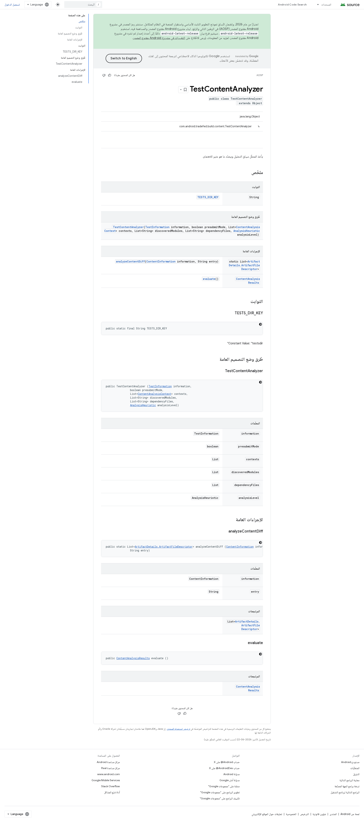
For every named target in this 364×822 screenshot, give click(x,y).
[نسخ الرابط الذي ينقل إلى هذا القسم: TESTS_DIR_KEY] (231, 313)
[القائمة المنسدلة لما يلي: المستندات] (316, 4)
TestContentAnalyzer (128, 227)
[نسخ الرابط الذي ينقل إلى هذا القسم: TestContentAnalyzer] (221, 371)
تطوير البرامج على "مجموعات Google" (220, 792)
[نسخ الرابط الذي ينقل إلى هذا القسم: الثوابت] (246, 302)
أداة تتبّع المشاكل (112, 792)
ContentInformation (161, 261)
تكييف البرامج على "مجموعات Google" (220, 798)
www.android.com (108, 774)
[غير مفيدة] (104, 75)
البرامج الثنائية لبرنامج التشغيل (345, 792)
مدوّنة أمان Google (230, 780)
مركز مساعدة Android (108, 762)
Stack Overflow (110, 786)
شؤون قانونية (319, 814)
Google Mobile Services (106, 780)
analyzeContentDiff (130, 261)
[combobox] (83, 4)
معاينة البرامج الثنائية (349, 780)
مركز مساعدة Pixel (110, 768)
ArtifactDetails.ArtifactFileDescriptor (244, 265)
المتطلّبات (354, 768)
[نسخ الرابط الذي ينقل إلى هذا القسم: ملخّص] (247, 173)
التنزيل (356, 774)
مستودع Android (350, 762)
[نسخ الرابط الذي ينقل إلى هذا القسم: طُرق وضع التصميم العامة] (216, 359)
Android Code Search (292, 4)
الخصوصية (291, 814)
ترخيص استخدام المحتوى (178, 728)
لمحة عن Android (349, 814)
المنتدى (333, 814)
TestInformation (157, 227)
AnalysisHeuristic (246, 231)
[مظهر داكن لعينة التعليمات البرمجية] (260, 324)
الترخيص (304, 814)
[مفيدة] (109, 75)
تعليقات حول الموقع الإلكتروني (267, 814)
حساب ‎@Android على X (227, 762)
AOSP (260, 75)
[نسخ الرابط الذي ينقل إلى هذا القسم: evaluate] (244, 643)
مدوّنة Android (231, 774)
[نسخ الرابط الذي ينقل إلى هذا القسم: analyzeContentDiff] (224, 531)
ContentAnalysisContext (154, 394)
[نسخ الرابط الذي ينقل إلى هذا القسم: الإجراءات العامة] (232, 520)
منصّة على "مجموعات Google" (224, 786)
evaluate (209, 279)
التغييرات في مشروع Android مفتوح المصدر (159, 38)
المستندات (326, 4)
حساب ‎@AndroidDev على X (224, 768)
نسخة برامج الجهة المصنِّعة (347, 786)
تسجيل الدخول (12, 4)
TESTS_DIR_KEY (207, 197)
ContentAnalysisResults (133, 658)
